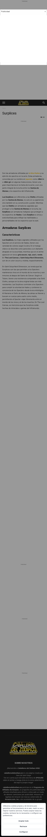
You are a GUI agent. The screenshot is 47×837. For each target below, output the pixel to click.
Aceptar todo (23, 821)
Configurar (23, 832)
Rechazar (23, 826)
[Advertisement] (23, 38)
